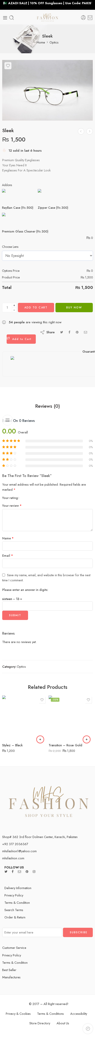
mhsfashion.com (13, 858)
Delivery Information (17, 888)
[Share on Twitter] (61, 332)
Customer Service (14, 947)
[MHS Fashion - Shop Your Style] (47, 17)
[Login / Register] (83, 17)
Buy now (74, 308)
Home (41, 42)
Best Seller (9, 969)
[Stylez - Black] (24, 717)
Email (7, 555)
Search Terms (13, 910)
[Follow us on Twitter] (5, 871)
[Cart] (90, 17)
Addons (7, 185)
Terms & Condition (17, 902)
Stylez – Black (12, 745)
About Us (63, 1023)
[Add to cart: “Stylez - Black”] (40, 739)
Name (8, 538)
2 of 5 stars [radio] (26, 497)
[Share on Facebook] (69, 332)
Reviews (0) (47, 406)
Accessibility (78, 1013)
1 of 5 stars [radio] (24, 497)
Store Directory (39, 1023)
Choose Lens (10, 246)
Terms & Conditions (50, 1013)
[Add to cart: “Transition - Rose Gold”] (87, 739)
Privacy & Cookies (18, 1013)
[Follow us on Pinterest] (27, 871)
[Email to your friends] (85, 332)
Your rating (10, 498)
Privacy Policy (13, 895)
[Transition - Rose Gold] (71, 717)
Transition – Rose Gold (65, 745)
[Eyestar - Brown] (81, 131)
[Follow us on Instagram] (34, 871)
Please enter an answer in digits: (25, 589)
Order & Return (14, 917)
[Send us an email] (19, 871)
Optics (54, 42)
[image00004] (47, 90)
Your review (12, 505)
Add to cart (36, 308)
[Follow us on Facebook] (12, 871)
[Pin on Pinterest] (77, 332)
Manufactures (11, 977)
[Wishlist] (7, 65)
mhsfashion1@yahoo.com (19, 851)
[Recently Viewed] (88, 1029)
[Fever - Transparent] (89, 131)
